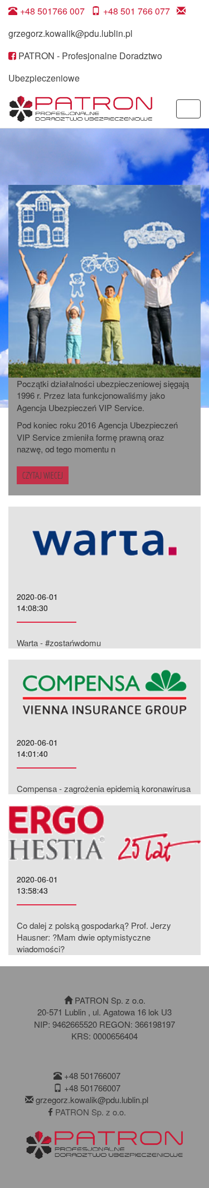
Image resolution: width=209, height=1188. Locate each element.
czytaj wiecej (42, 475)
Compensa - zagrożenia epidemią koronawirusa (104, 788)
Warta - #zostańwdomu (59, 642)
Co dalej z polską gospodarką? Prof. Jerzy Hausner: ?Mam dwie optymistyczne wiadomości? (94, 937)
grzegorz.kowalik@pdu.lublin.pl (70, 33)
